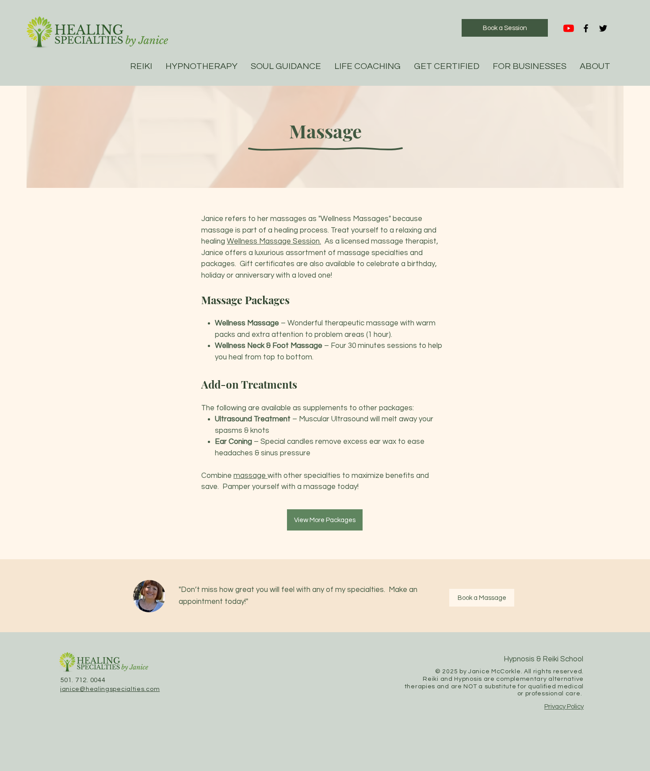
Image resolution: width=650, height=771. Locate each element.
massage (250, 476)
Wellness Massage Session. (274, 241)
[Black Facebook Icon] (586, 28)
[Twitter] (603, 28)
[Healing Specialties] (568, 28)
